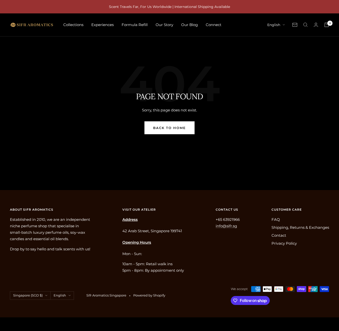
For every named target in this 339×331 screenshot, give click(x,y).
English (273, 25)
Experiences (102, 24)
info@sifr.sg (226, 226)
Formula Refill (135, 24)
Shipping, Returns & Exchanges (300, 227)
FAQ (275, 219)
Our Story (164, 24)
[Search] (305, 25)
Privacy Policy (284, 243)
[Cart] (326, 25)
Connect (213, 24)
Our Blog (189, 24)
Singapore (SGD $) (28, 295)
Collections (73, 24)
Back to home (169, 128)
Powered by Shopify (149, 295)
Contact (278, 235)
